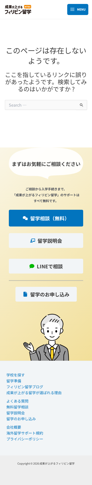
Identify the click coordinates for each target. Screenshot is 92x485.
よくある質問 (17, 401)
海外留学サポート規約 (24, 433)
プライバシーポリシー (24, 438)
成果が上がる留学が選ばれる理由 (34, 392)
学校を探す (15, 374)
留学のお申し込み (21, 418)
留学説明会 (15, 412)
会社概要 (13, 427)
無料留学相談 (17, 406)
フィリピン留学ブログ (24, 386)
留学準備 (13, 380)
